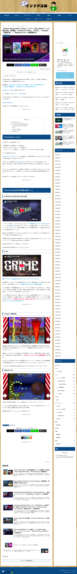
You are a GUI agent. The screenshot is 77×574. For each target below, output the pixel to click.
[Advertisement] (27, 113)
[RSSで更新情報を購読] (31, 438)
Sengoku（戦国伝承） (17, 129)
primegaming (12, 425)
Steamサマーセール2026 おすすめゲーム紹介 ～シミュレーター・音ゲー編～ (65, 88)
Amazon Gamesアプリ (21, 161)
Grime (14, 127)
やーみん (65, 55)
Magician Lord (15, 131)
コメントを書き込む (26, 560)
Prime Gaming (22, 93)
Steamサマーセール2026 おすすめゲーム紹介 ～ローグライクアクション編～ (65, 108)
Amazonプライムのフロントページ (11, 156)
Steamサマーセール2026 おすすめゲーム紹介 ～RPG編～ (65, 98)
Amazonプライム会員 (8, 90)
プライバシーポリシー (71, 570)
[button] (43, 65)
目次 (25, 119)
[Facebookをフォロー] (25, 438)
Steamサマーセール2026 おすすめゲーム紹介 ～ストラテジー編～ (65, 103)
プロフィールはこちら (62, 70)
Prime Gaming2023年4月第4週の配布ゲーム (20, 124)
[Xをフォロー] (22, 438)
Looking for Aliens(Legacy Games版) (20, 125)
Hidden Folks (13, 225)
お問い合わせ (62, 570)
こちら (24, 106)
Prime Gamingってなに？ (17, 122)
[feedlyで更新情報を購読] (28, 438)
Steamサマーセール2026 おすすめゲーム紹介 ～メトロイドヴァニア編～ (65, 93)
